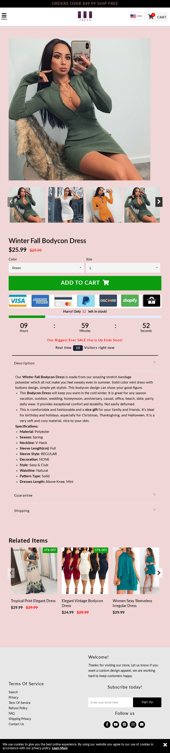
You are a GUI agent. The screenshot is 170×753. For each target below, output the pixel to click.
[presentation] (11, 202)
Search (13, 692)
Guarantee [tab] (23, 495)
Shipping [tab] (21, 511)
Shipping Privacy (20, 719)
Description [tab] (24, 363)
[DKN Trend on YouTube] (115, 724)
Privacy (13, 697)
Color (13, 259)
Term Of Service (19, 703)
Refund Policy (18, 708)
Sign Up (147, 702)
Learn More (60, 748)
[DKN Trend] (85, 17)
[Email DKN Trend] (141, 724)
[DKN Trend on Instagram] (133, 724)
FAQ (12, 713)
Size (89, 259)
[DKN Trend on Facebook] (107, 724)
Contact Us (16, 724)
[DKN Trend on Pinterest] (124, 724)
